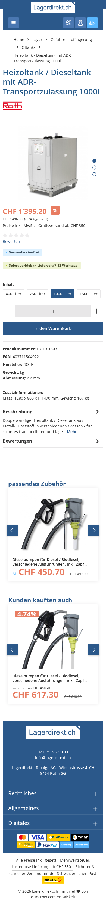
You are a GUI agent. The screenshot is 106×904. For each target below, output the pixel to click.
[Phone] (7, 568)
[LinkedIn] (7, 557)
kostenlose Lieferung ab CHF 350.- (42, 866)
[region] (53, 530)
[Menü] (13, 22)
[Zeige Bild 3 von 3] (94, 174)
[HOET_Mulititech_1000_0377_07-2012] (53, 163)
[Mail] (7, 579)
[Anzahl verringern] (9, 311)
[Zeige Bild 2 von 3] (94, 168)
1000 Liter (62, 293)
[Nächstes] (93, 530)
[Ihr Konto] (80, 22)
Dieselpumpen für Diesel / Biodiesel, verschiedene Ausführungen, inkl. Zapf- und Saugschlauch (49, 562)
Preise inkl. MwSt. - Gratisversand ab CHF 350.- (45, 225)
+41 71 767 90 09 (53, 752)
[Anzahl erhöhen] (97, 311)
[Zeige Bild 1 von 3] (94, 161)
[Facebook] (7, 547)
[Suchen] (68, 22)
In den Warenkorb (53, 328)
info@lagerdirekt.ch (53, 757)
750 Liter (37, 293)
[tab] (52, 421)
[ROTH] (53, 105)
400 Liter (13, 293)
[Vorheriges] (12, 530)
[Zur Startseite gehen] (53, 7)
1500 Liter (89, 293)
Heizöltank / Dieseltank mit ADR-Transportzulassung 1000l (43, 58)
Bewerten (11, 241)
